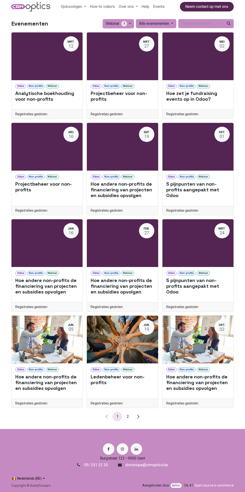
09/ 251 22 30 (96, 465)
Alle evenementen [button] (154, 23)
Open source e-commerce (214, 485)
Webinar (115, 23)
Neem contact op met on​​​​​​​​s (206, 6)
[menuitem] (73, 6)
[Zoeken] (229, 23)
